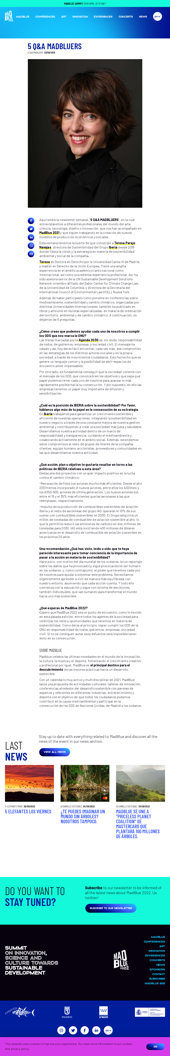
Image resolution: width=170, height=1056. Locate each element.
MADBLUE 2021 (155, 983)
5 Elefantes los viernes (28, 811)
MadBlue (22, 16)
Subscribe (157, 978)
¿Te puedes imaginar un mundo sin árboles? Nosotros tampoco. (83, 816)
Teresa (44, 262)
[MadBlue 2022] (121, 968)
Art (63, 16)
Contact (158, 974)
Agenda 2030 (88, 340)
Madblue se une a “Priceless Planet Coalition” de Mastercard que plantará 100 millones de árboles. (138, 823)
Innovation (80, 16)
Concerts (126, 16)
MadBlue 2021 (49, 233)
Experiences (103, 16)
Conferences (45, 16)
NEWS (143, 16)
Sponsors (157, 969)
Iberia (113, 247)
